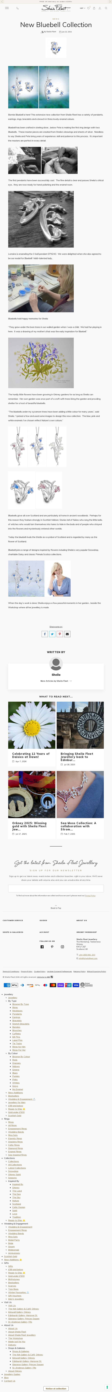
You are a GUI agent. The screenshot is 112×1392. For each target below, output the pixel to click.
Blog (6, 1377)
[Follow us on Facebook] (42, 946)
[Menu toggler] (7, 8)
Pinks (15, 1079)
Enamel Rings (14, 1151)
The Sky (16, 1197)
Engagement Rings (17, 1128)
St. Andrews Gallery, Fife (20, 1321)
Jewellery (12, 997)
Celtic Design (18, 1207)
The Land (17, 1190)
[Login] (99, 8)
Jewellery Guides (12, 1374)
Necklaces (17, 1010)
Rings (15, 1007)
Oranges (16, 1063)
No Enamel (17, 1089)
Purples (16, 1076)
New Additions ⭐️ (13, 1259)
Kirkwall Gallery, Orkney (19, 1312)
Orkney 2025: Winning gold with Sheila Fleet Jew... (29, 826)
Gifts (10, 1266)
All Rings (12, 1125)
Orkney (15, 1187)
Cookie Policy (39, 971)
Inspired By (17, 1184)
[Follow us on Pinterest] (52, 946)
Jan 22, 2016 (67, 32)
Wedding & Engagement (20, 1226)
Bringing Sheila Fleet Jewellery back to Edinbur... (77, 757)
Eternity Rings (15, 1138)
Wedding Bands (16, 1131)
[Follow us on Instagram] (62, 946)
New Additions (15, 1092)
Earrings (16, 1017)
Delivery (12, 1344)
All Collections (15, 1164)
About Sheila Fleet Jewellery (22, 1335)
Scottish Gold (14, 1115)
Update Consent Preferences (59, 971)
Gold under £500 (16, 1112)
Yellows (16, 1066)
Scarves (12, 1285)
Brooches (17, 1030)
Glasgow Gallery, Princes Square (23, 1318)
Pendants (17, 1014)
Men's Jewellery (16, 1299)
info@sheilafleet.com (88, 958)
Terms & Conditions (11, 971)
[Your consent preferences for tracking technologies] (107, 1387)
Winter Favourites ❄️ (18, 1292)
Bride (10, 1243)
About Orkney (15, 1371)
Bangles (16, 1027)
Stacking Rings (15, 1141)
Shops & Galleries (20, 1351)
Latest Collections (17, 1168)
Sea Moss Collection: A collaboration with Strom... (78, 826)
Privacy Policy (90, 895)
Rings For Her (19, 1050)
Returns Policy (79, 971)
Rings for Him (18, 1046)
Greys (15, 1086)
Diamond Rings (15, 1148)
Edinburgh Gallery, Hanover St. (23, 1315)
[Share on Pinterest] (60, 634)
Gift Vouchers (14, 1295)
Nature (15, 1200)
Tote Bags (13, 1289)
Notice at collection (56, 1388)
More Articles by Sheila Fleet (54, 681)
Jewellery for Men (16, 1102)
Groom (11, 1246)
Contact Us (9, 1380)
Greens (15, 1069)
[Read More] (31, 725)
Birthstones (14, 1279)
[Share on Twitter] (52, 634)
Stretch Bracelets (20, 1023)
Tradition (16, 1217)
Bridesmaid (13, 1249)
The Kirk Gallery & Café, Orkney (23, 1308)
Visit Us (12, 1305)
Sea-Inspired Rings (17, 1154)
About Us (12, 1328)
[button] (106, 8)
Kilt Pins (16, 1037)
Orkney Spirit (14, 1174)
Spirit (14, 1210)
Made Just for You (16, 1341)
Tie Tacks (17, 1043)
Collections (13, 1161)
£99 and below (15, 1105)
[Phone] (17, 8)
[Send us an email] (67, 634)
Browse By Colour (21, 1056)
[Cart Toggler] (94, 8)
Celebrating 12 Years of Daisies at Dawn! (31, 755)
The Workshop (15, 1338)
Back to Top (56, 908)
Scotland (16, 1204)
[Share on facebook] (45, 634)
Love (14, 1213)
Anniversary (14, 1253)
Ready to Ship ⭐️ (16, 1109)
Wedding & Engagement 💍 (22, 1099)
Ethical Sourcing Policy (96, 971)
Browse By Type (20, 1004)
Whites (16, 1082)
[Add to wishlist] (88, 8)
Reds (14, 1059)
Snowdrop (13, 1171)
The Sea (16, 1194)
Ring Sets (13, 1135)
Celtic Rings (14, 1145)
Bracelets (17, 1020)
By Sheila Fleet (50, 32)
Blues (15, 1073)
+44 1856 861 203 (87, 955)
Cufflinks (16, 1033)
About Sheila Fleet (17, 1331)
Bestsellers (13, 1095)
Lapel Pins (17, 1040)
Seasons (12, 1177)
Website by (43, 977)
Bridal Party (14, 1240)
